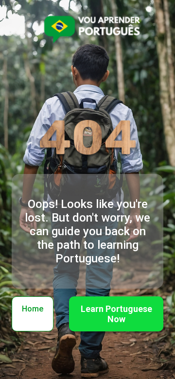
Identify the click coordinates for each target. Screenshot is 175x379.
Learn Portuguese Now (116, 314)
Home (32, 308)
